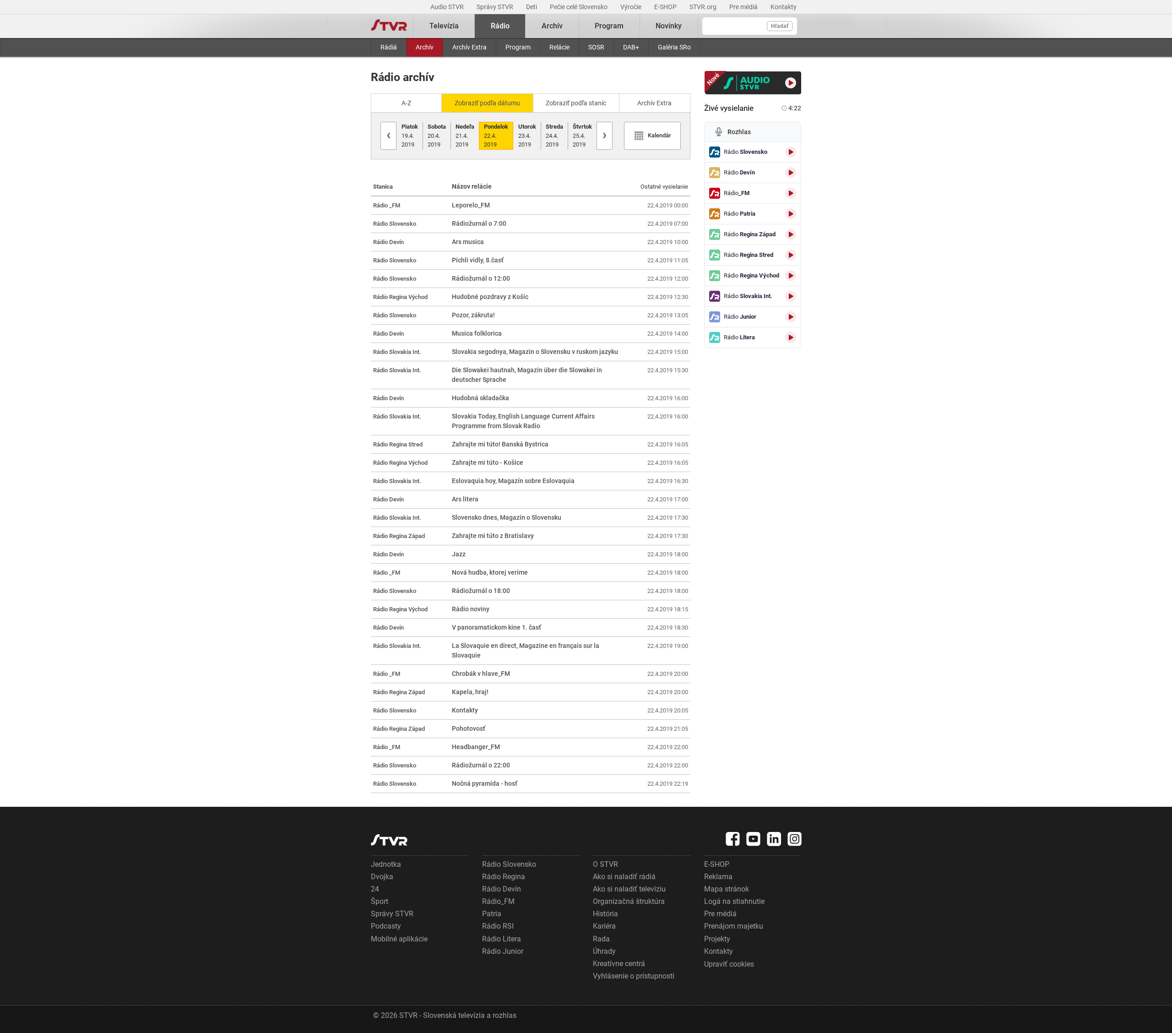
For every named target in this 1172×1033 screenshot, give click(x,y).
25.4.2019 (582, 135)
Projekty (717, 939)
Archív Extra (469, 47)
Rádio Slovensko (509, 864)
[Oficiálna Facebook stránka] (733, 839)
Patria (491, 913)
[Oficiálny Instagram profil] (795, 839)
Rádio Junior (502, 951)
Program (518, 47)
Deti (532, 7)
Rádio (500, 26)
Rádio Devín (501, 889)
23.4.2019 (527, 135)
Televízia (444, 26)
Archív (425, 47)
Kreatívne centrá (619, 963)
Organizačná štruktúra (629, 901)
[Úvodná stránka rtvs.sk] (389, 26)
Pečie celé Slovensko (579, 7)
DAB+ (631, 47)
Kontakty (783, 7)
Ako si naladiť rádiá (624, 876)
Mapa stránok (726, 889)
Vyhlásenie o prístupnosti (633, 976)
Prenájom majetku (733, 926)
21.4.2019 (465, 135)
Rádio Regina (503, 876)
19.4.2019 (410, 135)
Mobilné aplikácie (399, 939)
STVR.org (703, 7)
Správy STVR (496, 7)
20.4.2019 (437, 135)
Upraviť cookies (729, 964)
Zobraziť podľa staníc (576, 103)
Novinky (669, 26)
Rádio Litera (501, 939)
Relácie (559, 47)
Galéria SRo (674, 47)
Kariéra (604, 926)
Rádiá (388, 47)
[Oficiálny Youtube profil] (753, 839)
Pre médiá (744, 7)
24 (375, 889)
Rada (601, 939)
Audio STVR (447, 7)
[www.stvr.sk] (389, 840)
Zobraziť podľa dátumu (487, 103)
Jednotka (386, 864)
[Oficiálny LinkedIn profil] (774, 839)
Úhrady (604, 951)
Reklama (718, 876)
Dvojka (382, 876)
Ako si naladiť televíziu (629, 889)
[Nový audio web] (753, 82)
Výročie (631, 7)
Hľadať (779, 26)
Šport (379, 901)
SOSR (596, 47)
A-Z (406, 103)
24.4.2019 (554, 135)
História (605, 913)
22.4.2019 (496, 135)
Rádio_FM (498, 901)
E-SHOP (666, 7)
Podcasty (386, 926)
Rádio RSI (498, 926)
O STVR (605, 864)
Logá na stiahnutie (734, 901)
